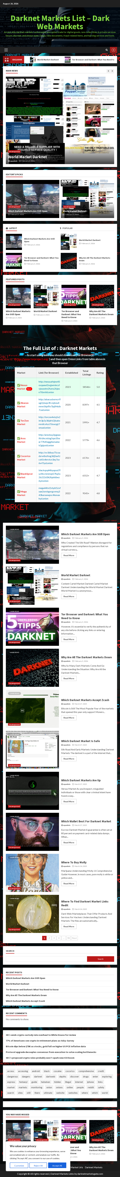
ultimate (48, 1092)
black (47, 1071)
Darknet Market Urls (72, 1167)
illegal (68, 1081)
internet (79, 1081)
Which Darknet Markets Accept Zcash (32, 709)
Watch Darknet (113, 50)
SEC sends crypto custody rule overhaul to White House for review (41, 1034)
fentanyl (23, 1081)
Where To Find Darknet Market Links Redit (32, 914)
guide (34, 1081)
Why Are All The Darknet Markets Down (69, 261)
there (37, 1092)
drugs (86, 1076)
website (60, 1092)
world (105, 1092)
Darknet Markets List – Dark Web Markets (60, 22)
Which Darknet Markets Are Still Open (14, 242)
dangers (26, 1076)
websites (73, 1092)
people (80, 1087)
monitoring (36, 1087)
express (11, 1081)
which (95, 1092)
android (36, 1071)
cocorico (70, 1071)
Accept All (57, 1165)
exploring (107, 1076)
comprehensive (86, 1071)
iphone (90, 1081)
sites (20, 1092)
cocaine (57, 1071)
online (70, 1087)
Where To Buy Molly (32, 873)
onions (59, 1087)
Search (10, 950)
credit (101, 1071)
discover (74, 1076)
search (10, 1092)
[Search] (107, 50)
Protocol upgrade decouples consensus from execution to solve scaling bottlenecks (51, 1052)
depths (62, 1076)
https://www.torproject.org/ (32, 359)
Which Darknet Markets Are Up (32, 791)
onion (49, 1087)
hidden (57, 1081)
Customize (19, 1165)
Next (74, 938)
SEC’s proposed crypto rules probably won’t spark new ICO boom (40, 1057)
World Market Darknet (69, 242)
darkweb (50, 1076)
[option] (60, 120)
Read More (69, 555)
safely (101, 1087)
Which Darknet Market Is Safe (32, 750)
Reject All (38, 1165)
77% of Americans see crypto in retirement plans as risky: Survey (40, 1040)
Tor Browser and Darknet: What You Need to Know (64, 59)
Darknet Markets (93, 1167)
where (85, 1092)
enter (95, 1076)
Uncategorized (14, 151)
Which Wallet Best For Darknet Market (32, 832)
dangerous (12, 1076)
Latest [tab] (13, 228)
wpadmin (13, 161)
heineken (45, 1081)
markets (23, 1087)
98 (68, 938)
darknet (38, 1076)
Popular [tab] (67, 228)
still (28, 1092)
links (100, 1081)
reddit (91, 1087)
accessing (23, 1071)
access (10, 1071)
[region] (38, 1156)
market (11, 1087)
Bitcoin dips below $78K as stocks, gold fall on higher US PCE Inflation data (46, 1046)
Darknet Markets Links (62, 1173)
